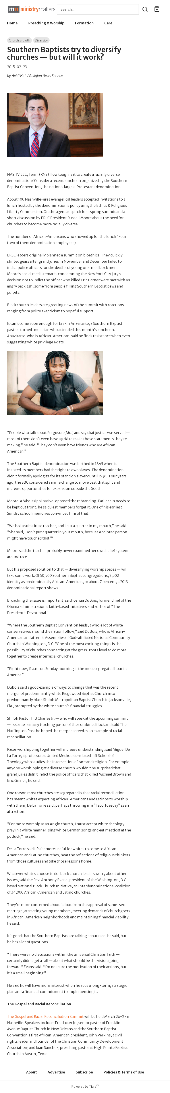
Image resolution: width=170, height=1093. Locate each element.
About (31, 1072)
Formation (84, 23)
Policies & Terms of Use (124, 1072)
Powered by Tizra (85, 1086)
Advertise (56, 1072)
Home (12, 23)
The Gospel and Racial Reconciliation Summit (45, 1016)
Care (108, 23)
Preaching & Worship (46, 23)
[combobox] (98, 9)
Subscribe (84, 1072)
